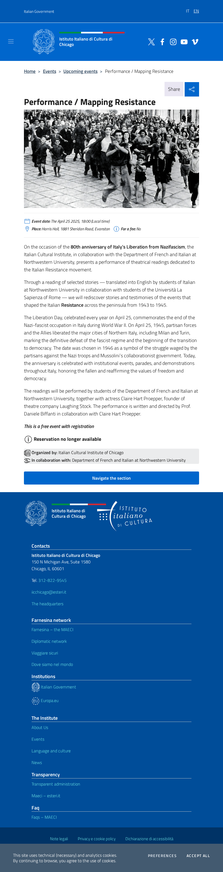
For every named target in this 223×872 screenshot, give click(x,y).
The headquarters (48, 603)
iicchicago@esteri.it (49, 592)
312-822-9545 (52, 580)
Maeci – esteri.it (46, 795)
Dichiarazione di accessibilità (149, 839)
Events (49, 71)
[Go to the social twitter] (150, 41)
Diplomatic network (49, 641)
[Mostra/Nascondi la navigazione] (11, 41)
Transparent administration (56, 784)
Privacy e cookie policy (97, 839)
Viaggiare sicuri (45, 653)
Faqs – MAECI (44, 817)
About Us (40, 727)
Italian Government (39, 11)
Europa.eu (49, 700)
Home (30, 71)
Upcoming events (80, 71)
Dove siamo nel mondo (52, 664)
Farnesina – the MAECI (52, 629)
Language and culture (51, 750)
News (37, 762)
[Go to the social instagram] (171, 41)
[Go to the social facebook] (161, 41)
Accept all (198, 856)
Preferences (162, 856)
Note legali (59, 839)
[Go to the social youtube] (182, 41)
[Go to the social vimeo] (193, 41)
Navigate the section (111, 478)
